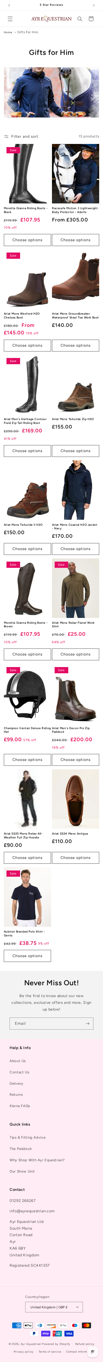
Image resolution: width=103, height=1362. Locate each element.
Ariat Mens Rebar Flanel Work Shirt (73, 624)
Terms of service (50, 1351)
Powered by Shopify (56, 1344)
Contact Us (19, 1072)
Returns (16, 1094)
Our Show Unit (22, 1171)
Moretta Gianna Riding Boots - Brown (26, 624)
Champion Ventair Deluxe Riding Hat (27, 730)
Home (8, 32)
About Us (18, 1061)
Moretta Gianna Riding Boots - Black (26, 210)
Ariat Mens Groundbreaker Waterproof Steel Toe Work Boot (75, 315)
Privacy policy (24, 1351)
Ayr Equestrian (31, 1344)
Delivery (16, 1083)
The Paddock (21, 1149)
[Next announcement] (94, 5)
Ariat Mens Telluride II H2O (23, 524)
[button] (10, 18)
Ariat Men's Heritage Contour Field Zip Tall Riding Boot (25, 421)
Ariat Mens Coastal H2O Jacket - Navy (74, 526)
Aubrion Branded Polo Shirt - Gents (24, 933)
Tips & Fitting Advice (28, 1137)
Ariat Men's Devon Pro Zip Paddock (71, 730)
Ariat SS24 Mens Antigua (70, 833)
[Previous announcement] (9, 5)
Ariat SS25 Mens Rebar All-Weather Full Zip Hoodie (23, 835)
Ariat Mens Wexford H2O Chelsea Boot (22, 315)
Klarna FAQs (20, 1106)
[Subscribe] (87, 1023)
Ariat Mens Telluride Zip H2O (73, 419)
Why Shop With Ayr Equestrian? (37, 1160)
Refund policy (85, 1344)
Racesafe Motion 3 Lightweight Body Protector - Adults (75, 210)
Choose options (27, 240)
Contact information (80, 1351)
